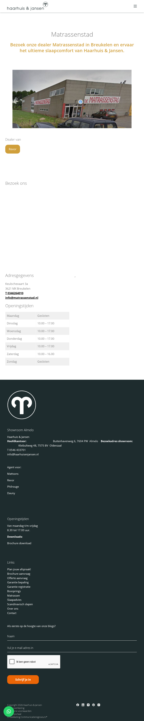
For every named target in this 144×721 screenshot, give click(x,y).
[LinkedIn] (83, 705)
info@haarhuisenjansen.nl (23, 454)
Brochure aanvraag (18, 573)
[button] (9, 711)
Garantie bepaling (18, 582)
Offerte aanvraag (17, 578)
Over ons (12, 608)
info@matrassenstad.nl (21, 298)
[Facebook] (77, 705)
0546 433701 (17, 450)
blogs (51, 626)
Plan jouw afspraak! (19, 569)
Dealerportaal (14, 714)
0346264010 (15, 293)
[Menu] (135, 6)
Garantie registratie (18, 586)
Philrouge (13, 486)
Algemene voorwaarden (19, 711)
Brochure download (19, 543)
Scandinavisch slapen (20, 604)
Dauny (11, 493)
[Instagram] (98, 705)
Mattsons (12, 473)
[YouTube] (88, 705)
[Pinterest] (93, 705)
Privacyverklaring (15, 708)
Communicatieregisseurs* (34, 717)
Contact (11, 613)
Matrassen (13, 595)
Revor (13, 149)
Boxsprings (14, 591)
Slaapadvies (14, 599)
